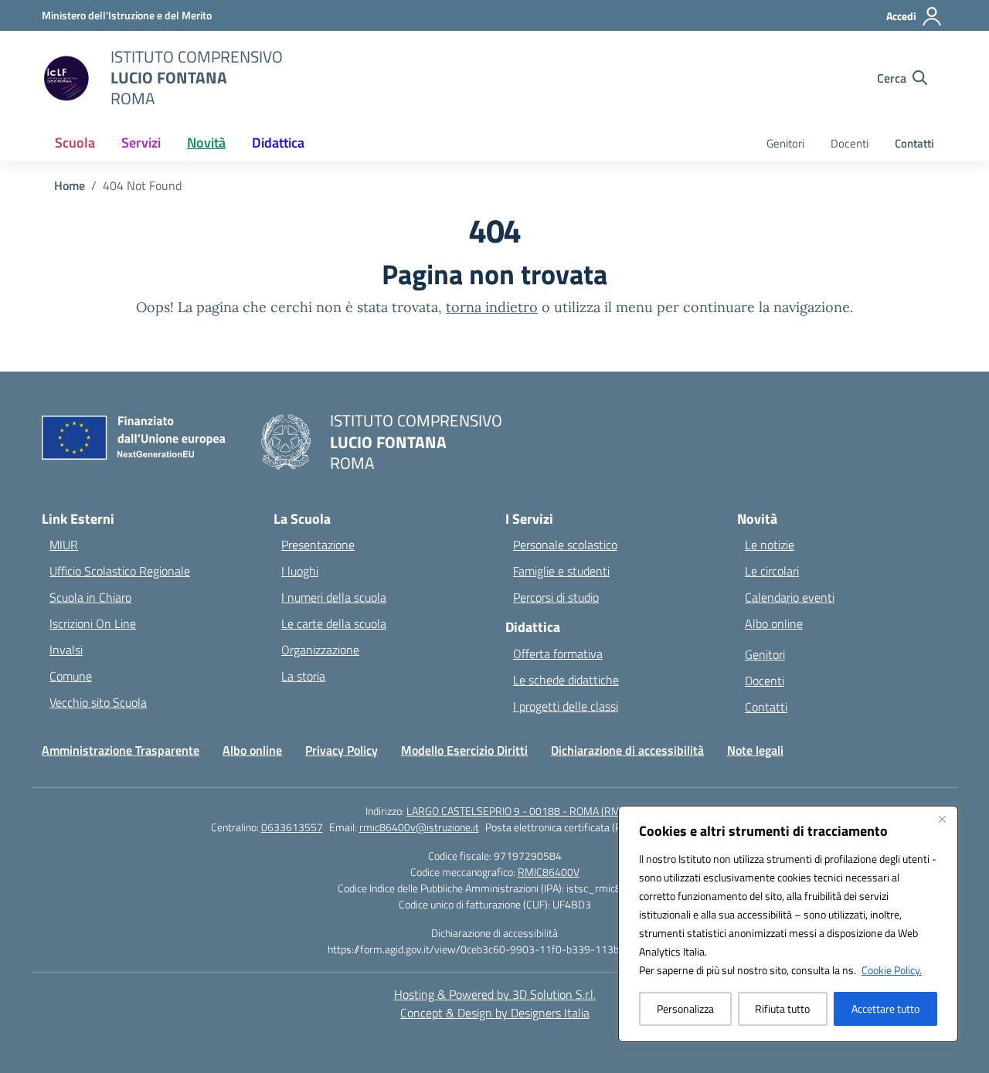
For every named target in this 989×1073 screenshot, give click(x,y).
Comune (70, 676)
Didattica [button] (278, 142)
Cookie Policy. (892, 970)
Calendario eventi (789, 597)
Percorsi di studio (556, 597)
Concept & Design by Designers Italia (495, 1012)
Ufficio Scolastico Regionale (119, 571)
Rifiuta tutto (782, 1008)
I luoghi (299, 571)
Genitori (785, 143)
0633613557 (292, 827)
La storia (303, 676)
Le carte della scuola (333, 623)
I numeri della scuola (333, 597)
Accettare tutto (885, 1008)
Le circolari (772, 571)
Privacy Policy (341, 750)
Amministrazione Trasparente (120, 750)
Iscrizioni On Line (92, 623)
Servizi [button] (141, 142)
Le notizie (769, 544)
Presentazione (318, 544)
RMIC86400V (548, 872)
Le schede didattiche (566, 680)
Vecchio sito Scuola (98, 702)
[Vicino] (942, 819)
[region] (788, 924)
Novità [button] (206, 142)
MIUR (63, 544)
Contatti (914, 143)
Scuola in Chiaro (90, 597)
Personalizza (685, 1008)
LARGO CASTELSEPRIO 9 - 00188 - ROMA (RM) (515, 811)
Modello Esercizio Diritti (464, 750)
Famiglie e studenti (561, 571)
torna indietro (492, 307)
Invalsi (66, 649)
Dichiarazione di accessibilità (627, 750)
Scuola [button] (75, 142)
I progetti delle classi (565, 706)
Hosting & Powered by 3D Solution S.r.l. (495, 994)
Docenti (849, 143)
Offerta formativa (558, 653)
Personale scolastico (565, 544)
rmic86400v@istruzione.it (419, 827)
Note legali (755, 750)
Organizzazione (320, 649)
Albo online (774, 623)
